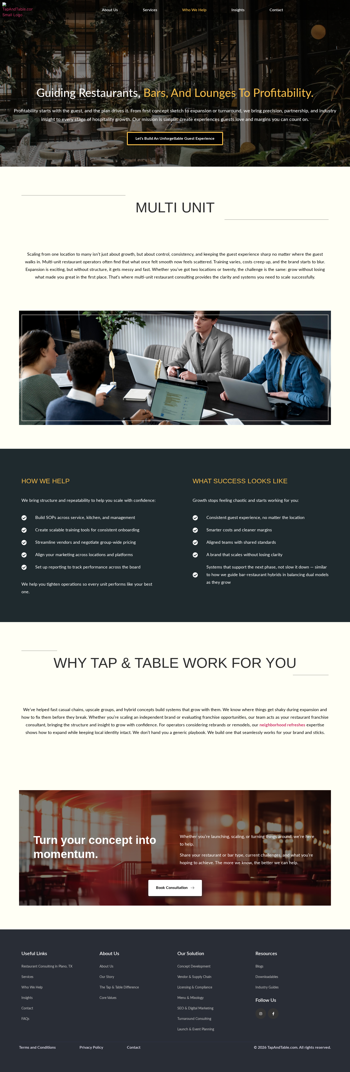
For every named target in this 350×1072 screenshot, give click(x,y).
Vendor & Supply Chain (194, 977)
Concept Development (193, 966)
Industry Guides (267, 987)
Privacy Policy (91, 1047)
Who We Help (194, 10)
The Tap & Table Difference (119, 987)
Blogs (259, 966)
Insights (238, 10)
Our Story (107, 977)
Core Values (108, 998)
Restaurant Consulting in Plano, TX (46, 966)
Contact (276, 10)
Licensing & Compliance (194, 987)
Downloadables (266, 977)
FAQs (25, 1019)
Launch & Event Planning (195, 1029)
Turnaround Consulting (194, 1019)
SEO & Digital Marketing (195, 1008)
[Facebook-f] (273, 1013)
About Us (110, 10)
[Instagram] (260, 1013)
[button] (111, 10)
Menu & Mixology (190, 998)
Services (150, 10)
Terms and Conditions (37, 1047)
